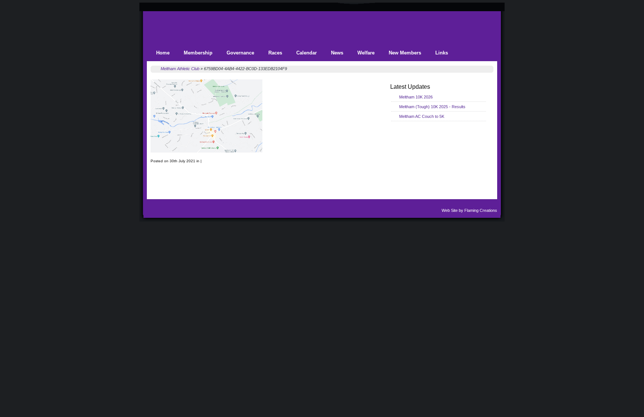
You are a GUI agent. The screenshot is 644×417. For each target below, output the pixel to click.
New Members (405, 53)
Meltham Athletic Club (180, 68)
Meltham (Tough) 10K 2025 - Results (432, 106)
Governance (240, 53)
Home (163, 53)
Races (275, 53)
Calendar (306, 53)
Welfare (366, 53)
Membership (198, 53)
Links (441, 53)
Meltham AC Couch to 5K (421, 116)
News (337, 53)
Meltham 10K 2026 (416, 97)
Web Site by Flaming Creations (469, 210)
